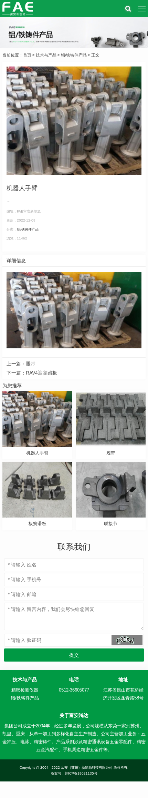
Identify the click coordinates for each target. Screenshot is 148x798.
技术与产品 (46, 55)
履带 (30, 363)
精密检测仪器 (24, 690)
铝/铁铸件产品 (74, 55)
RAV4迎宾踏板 (41, 373)
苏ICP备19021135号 (81, 773)
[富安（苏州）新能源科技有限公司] (17, 9)
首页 (27, 55)
